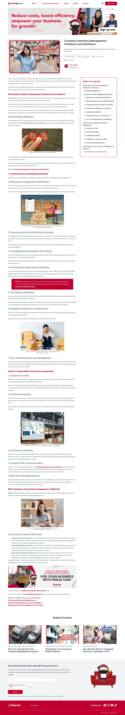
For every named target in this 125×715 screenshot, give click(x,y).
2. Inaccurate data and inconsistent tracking (99, 101)
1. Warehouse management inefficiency (97, 97)
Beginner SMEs (87, 646)
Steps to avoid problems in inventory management (95, 124)
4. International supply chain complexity (97, 108)
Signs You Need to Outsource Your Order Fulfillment (25, 603)
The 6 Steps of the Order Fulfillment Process (22, 600)
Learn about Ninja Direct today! (25, 286)
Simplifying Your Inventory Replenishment (58, 650)
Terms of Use (104, 712)
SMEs (33, 3)
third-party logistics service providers (49, 467)
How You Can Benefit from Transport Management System (23, 650)
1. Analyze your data (91, 128)
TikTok (66, 3)
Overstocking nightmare (92, 91)
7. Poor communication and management (98, 119)
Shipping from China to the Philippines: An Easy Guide (25, 605)
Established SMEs (70, 56)
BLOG (21, 3)
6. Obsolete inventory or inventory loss (97, 115)
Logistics (86, 3)
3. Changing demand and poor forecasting (98, 105)
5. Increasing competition (92, 112)
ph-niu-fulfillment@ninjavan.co (33, 594)
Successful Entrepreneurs (50, 3)
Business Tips (12, 646)
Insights (75, 3)
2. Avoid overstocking (91, 132)
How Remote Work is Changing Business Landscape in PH (98, 650)
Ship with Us (34, 705)
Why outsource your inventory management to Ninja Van (98, 148)
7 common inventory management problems (98, 94)
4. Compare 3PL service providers (95, 139)
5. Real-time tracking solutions (94, 143)
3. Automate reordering (92, 135)
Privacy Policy (113, 712)
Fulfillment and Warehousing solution (33, 590)
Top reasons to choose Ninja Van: (95, 152)
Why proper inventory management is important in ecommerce (95, 87)
